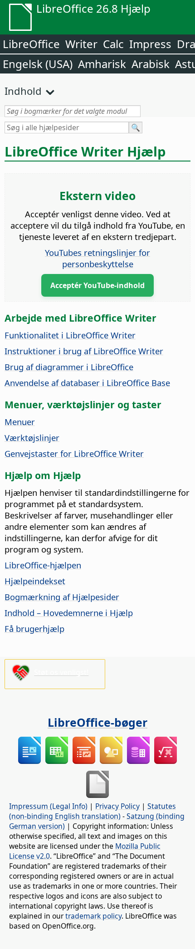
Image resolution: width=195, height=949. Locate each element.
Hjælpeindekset (35, 581)
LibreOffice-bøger (97, 722)
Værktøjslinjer (32, 437)
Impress (150, 43)
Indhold (23, 91)
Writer (81, 43)
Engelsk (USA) (38, 63)
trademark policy (93, 916)
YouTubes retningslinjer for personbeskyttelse (97, 258)
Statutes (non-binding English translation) (92, 811)
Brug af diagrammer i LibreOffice (69, 366)
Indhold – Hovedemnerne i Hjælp (69, 612)
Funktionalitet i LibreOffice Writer (70, 335)
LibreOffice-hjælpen (43, 565)
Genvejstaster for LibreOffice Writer (74, 453)
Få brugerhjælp (34, 628)
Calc (113, 43)
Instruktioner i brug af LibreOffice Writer (84, 351)
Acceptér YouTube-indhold (97, 285)
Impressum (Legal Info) (48, 806)
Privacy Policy (117, 806)
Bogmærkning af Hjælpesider (62, 596)
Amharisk (102, 63)
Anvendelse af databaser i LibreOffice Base (87, 382)
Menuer (20, 421)
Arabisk (151, 63)
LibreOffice (31, 43)
